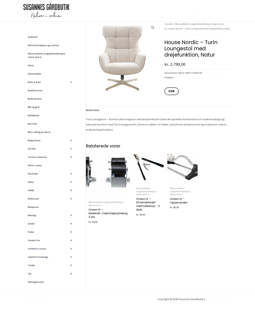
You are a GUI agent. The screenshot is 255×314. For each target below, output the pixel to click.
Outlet (50, 223)
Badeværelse (35, 98)
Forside (133, 10)
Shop (183, 10)
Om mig (147, 10)
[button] (194, 11)
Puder (50, 232)
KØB (172, 91)
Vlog (160, 10)
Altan (31, 65)
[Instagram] (32, 299)
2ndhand (32, 37)
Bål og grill (33, 107)
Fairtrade (50, 173)
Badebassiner (35, 90)
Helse (50, 182)
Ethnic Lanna (35, 165)
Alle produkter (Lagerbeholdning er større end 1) (46, 55)
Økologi (50, 215)
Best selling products (39, 132)
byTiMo (50, 148)
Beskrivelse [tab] (92, 110)
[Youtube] (25, 299)
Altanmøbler (34, 73)
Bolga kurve (50, 140)
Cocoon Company (50, 157)
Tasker (50, 265)
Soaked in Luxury (50, 248)
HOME (50, 190)
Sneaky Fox (50, 240)
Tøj (50, 273)
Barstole (32, 123)
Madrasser (50, 198)
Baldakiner (33, 115)
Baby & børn (50, 82)
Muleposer (33, 207)
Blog (172, 10)
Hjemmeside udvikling (218, 299)
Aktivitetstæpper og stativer (43, 45)
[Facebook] (39, 299)
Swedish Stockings (50, 257)
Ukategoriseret (36, 281)
